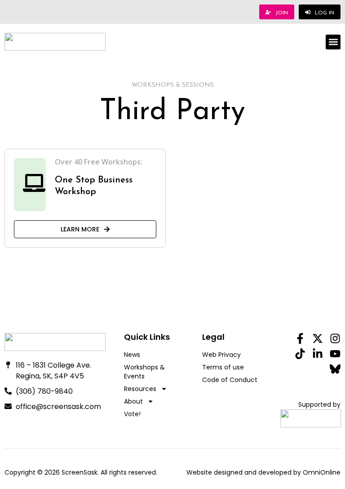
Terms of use (223, 367)
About (133, 401)
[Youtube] (335, 353)
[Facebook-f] (300, 338)
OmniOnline (322, 472)
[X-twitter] (317, 338)
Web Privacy (221, 354)
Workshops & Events (144, 372)
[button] (333, 42)
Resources (140, 388)
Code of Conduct (229, 379)
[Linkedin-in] (317, 353)
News (132, 354)
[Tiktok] (300, 353)
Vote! (132, 413)
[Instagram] (335, 338)
